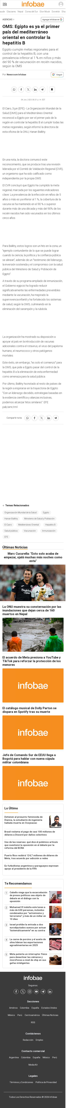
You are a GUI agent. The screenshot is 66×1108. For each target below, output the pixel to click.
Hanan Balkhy (11, 518)
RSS (33, 1022)
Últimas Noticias (50, 1015)
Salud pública (10, 531)
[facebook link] (16, 991)
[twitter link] (22, 991)
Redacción (28, 1040)
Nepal (18, 12)
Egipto (46, 512)
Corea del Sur (29, 12)
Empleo (39, 1040)
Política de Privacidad (46, 1082)
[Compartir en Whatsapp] (14, 89)
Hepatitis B (50, 524)
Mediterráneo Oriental (28, 524)
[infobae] (33, 4)
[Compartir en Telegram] (42, 89)
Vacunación (30, 531)
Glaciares (9, 12)
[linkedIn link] (49, 991)
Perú (19, 1015)
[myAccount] (60, 4)
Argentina (14, 1057)
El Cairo (8, 524)
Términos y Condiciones (21, 1082)
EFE (6, 537)
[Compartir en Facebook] (21, 89)
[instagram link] (29, 991)
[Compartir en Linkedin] (35, 89)
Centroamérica (32, 1015)
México (11, 1015)
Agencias (7, 19)
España (35, 1008)
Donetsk (54, 12)
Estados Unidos (49, 1008)
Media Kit (33, 1065)
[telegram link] (43, 991)
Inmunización (48, 531)
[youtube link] (36, 991)
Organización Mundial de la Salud (20, 512)
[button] (5, 4)
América (13, 1008)
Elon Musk (43, 12)
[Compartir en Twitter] (28, 89)
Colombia (24, 1008)
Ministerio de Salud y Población (39, 518)
